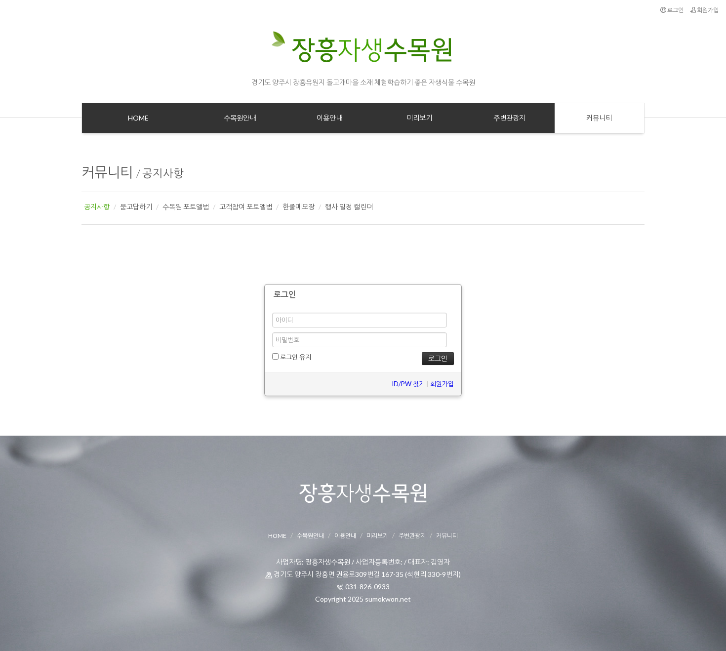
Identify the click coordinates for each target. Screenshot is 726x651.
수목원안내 (310, 535)
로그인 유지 (295, 357)
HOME (277, 535)
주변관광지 (412, 535)
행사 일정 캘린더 (349, 207)
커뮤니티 (107, 171)
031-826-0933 (367, 586)
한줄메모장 (298, 207)
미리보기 (377, 535)
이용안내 (345, 535)
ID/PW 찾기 (408, 384)
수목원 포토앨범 (185, 207)
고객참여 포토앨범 (245, 207)
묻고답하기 (136, 207)
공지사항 (163, 173)
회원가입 (707, 10)
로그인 (675, 10)
